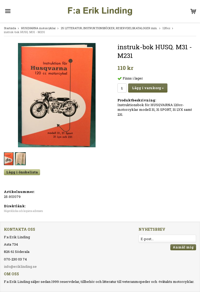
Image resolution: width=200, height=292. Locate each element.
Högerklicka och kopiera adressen (23, 211)
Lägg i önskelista (22, 172)
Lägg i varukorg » (148, 88)
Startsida (10, 28)
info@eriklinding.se (20, 266)
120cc (166, 28)
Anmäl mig (183, 247)
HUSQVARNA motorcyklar (38, 28)
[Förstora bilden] (57, 95)
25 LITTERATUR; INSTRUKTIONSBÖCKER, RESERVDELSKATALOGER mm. (109, 28)
